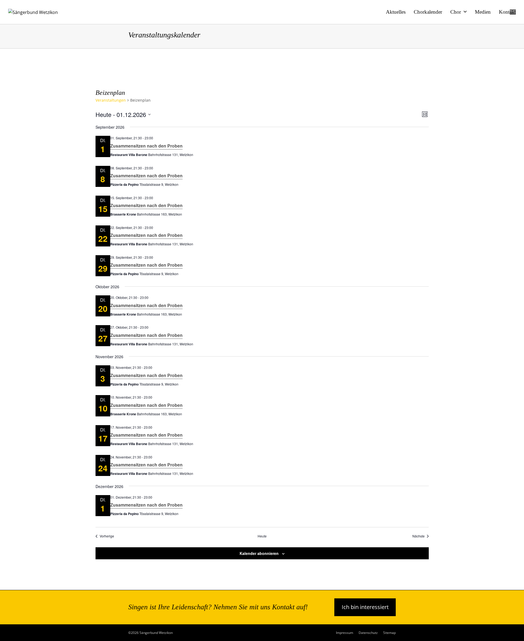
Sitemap (389, 632)
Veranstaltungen (111, 100)
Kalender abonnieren (259, 553)
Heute (262, 536)
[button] (513, 12)
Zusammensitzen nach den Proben (146, 146)
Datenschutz (368, 632)
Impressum (344, 632)
